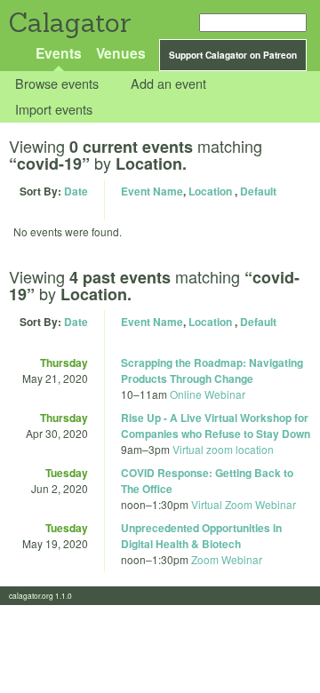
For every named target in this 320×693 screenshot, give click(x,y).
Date (76, 191)
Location (210, 191)
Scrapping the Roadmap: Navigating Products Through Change (212, 370)
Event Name (152, 191)
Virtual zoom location (223, 449)
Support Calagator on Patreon (233, 55)
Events (59, 53)
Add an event (168, 84)
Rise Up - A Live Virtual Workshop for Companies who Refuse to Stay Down (215, 426)
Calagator (69, 22)
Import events (53, 109)
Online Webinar (207, 394)
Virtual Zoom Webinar (243, 504)
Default (258, 191)
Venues (121, 53)
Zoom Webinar (226, 559)
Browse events (57, 84)
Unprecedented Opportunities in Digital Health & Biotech (201, 536)
